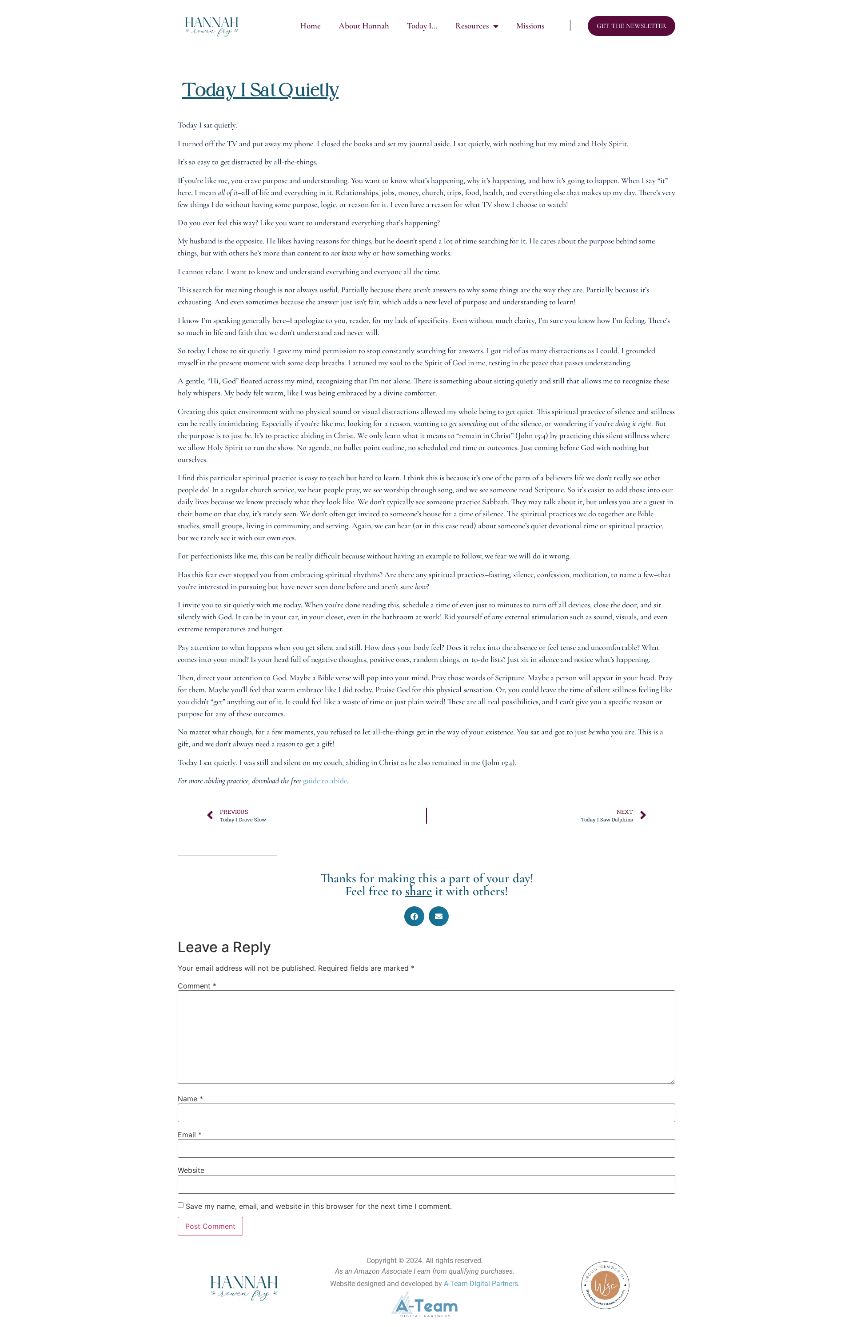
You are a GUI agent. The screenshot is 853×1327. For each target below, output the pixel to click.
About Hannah (364, 25)
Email (190, 1134)
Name (190, 1098)
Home (310, 25)
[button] (414, 916)
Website (191, 1170)
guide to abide (325, 780)
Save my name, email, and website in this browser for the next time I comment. (319, 1206)
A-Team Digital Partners (481, 1283)
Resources (472, 25)
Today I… (422, 25)
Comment (197, 985)
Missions (530, 25)
